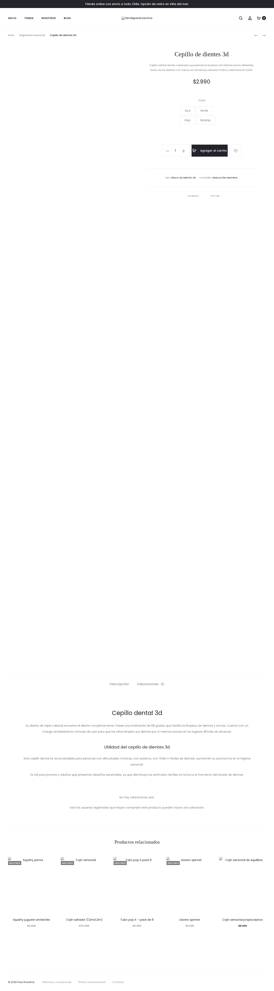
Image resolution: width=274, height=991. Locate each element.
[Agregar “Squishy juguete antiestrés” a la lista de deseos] (50, 862)
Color (202, 100)
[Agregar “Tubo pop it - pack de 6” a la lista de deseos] (155, 862)
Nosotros (49, 18)
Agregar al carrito (213, 151)
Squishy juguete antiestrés (31, 920)
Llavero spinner (189, 920)
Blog (67, 18)
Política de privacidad (92, 982)
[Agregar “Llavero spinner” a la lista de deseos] (208, 862)
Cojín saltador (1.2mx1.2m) (84, 920)
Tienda (28, 18)
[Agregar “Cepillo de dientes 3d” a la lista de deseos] (236, 151)
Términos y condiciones (56, 982)
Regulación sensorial (32, 35)
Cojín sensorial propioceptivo (242, 920)
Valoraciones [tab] (150, 684)
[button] (187, 111)
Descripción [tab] (119, 684)
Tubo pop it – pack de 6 (137, 920)
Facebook (193, 195)
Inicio (12, 18)
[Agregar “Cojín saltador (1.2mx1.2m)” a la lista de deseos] (102, 862)
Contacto (118, 982)
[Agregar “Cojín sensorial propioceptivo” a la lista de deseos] (261, 862)
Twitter (214, 195)
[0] (259, 18)
